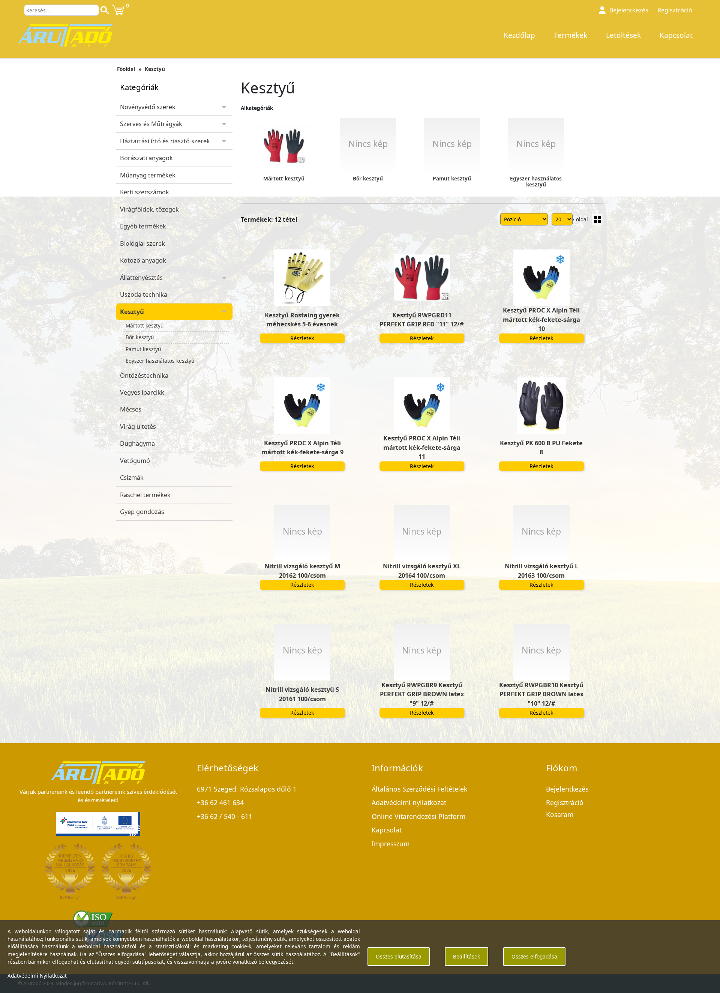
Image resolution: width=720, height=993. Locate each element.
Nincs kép (302, 531)
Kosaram (559, 814)
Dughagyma (137, 443)
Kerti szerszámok (144, 192)
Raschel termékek (145, 495)
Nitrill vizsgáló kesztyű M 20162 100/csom (302, 570)
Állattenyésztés (141, 277)
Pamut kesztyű (143, 349)
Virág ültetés (138, 426)
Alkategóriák (257, 107)
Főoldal (126, 68)
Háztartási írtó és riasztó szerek (165, 141)
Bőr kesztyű (140, 337)
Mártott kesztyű (145, 325)
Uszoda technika (143, 294)
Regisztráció (674, 10)
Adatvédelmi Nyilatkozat (37, 975)
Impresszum (391, 843)
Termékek (570, 35)
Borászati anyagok (146, 158)
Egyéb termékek (143, 226)
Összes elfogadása (534, 956)
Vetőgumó (135, 461)
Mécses (130, 409)
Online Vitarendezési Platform (418, 816)
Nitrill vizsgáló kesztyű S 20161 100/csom (302, 694)
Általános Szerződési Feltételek (419, 788)
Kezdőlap (519, 35)
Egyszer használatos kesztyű (160, 360)
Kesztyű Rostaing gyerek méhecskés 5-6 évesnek (302, 319)
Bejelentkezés (567, 788)
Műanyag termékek (148, 175)
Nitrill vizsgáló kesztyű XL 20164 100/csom (421, 570)
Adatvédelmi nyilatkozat (409, 802)
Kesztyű (155, 68)
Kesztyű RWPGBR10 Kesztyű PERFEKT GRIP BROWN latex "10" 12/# (541, 694)
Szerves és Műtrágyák (151, 124)
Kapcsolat (676, 35)
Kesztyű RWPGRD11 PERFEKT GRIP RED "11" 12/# (422, 319)
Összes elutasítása (399, 956)
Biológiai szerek (142, 243)
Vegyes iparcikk (142, 392)
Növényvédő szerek (148, 107)
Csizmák (132, 477)
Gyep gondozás (142, 512)
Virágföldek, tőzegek (149, 209)
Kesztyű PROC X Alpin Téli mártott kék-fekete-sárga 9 (302, 447)
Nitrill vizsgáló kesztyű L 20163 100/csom (541, 570)
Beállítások (466, 956)
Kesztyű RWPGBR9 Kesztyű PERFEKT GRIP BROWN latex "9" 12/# (422, 694)
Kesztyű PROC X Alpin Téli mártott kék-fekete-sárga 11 (421, 447)
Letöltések (623, 35)
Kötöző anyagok (143, 260)
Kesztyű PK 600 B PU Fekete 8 (541, 447)
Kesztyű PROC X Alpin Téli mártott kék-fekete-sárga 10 (541, 319)
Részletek (302, 338)
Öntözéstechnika (144, 375)
